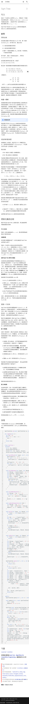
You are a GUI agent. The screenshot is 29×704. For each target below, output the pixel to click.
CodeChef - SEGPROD (6, 652)
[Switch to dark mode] (23, 1)
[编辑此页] (27, 9)
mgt (24, 672)
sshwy (20, 672)
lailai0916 (5, 675)
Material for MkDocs (10, 700)
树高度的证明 (7, 119)
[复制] (27, 431)
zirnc (24, 675)
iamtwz (21, 673)
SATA (25, 679)
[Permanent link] (6, 14)
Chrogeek (15, 673)
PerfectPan (11, 675)
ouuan (11, 673)
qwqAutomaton (19, 675)
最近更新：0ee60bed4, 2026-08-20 (9, 702)
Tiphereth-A (15, 672)
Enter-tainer (5, 673)
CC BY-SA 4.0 (18, 679)
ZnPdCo (4, 677)
